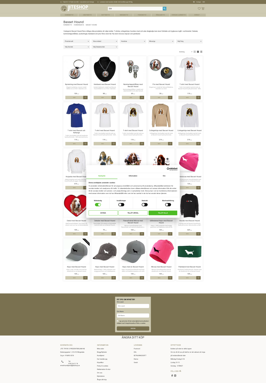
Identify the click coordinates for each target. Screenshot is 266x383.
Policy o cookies (140, 323)
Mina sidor (100, 349)
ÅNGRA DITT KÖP (133, 337)
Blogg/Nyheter (102, 352)
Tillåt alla (163, 213)
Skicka (133, 328)
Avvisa (103, 213)
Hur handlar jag (102, 359)
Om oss (99, 373)
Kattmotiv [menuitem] (105, 15)
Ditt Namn (120, 311)
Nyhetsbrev (101, 376)
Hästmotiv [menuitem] (87, 15)
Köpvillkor (100, 362)
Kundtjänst (100, 355)
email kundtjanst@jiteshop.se (70, 365)
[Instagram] (175, 375)
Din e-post (120, 302)
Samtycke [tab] (101, 176)
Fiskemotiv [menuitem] (142, 15)
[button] (199, 8)
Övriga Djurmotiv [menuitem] (179, 15)
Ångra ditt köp (102, 380)
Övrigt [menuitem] (197, 15)
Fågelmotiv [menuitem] (160, 15)
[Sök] (164, 8)
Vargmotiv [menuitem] (124, 15)
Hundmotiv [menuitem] (69, 15)
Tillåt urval (133, 213)
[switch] (121, 204)
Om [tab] (164, 176)
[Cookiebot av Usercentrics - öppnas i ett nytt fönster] (168, 169)
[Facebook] (172, 375)
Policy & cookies (102, 366)
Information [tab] (133, 176)
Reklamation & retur (103, 369)
